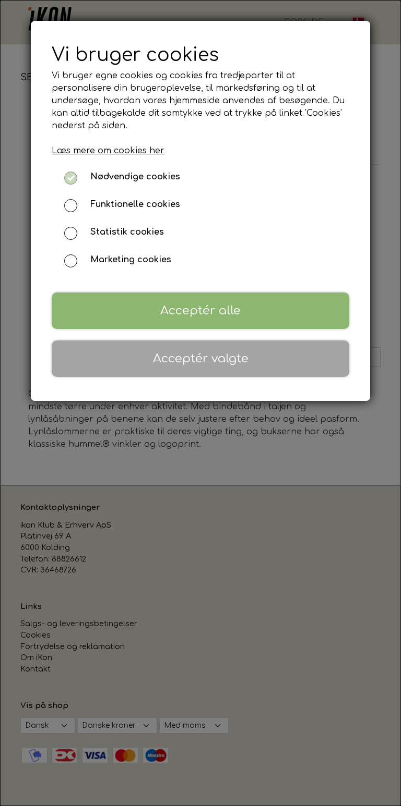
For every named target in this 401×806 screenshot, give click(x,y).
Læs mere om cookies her (108, 150)
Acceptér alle (200, 310)
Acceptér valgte (201, 358)
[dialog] (200, 403)
